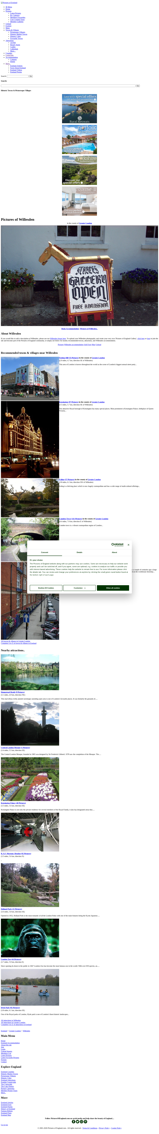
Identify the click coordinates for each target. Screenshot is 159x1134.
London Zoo (6, 959)
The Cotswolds (6, 1084)
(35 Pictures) (74, 358)
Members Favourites (17, 17)
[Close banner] (128, 545)
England (4, 1031)
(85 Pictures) (15, 1008)
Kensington (63, 402)
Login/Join (10, 55)
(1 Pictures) (25, 748)
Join (2, 1047)
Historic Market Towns (18, 34)
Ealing (61, 480)
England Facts (6, 1105)
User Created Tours (17, 20)
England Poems (16, 72)
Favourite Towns (16, 38)
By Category (15, 15)
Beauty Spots (15, 45)
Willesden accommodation (73, 345)
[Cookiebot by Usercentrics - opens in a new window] (113, 545)
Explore (8, 26)
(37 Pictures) (70, 480)
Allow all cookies (113, 588)
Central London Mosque (10, 748)
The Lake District (7, 1086)
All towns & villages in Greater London (15, 641)
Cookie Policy (116, 1128)
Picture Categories (7, 1089)
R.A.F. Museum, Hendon (11, 854)
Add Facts (87, 345)
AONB (13, 43)
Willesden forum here (58, 339)
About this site (6, 1045)
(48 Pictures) (21, 803)
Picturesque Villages (17, 32)
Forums (4, 1060)
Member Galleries (16, 22)
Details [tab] (79, 552)
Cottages (13, 59)
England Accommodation (10, 1043)
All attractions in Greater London (13, 1022)
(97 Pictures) (73, 402)
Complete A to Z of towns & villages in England (18, 643)
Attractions (10, 41)
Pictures (8, 11)
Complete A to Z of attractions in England (16, 1025)
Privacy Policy (104, 1128)
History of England (8, 1109)
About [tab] (114, 552)
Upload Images (6, 1051)
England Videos (16, 70)
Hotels (12, 62)
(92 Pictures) (26, 854)
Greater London (15, 1031)
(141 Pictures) (76, 519)
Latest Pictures (15, 13)
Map (93, 345)
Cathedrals (14, 49)
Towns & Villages (12, 30)
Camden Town (65, 519)
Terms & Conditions (89, 1128)
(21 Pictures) (17, 909)
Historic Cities (15, 36)
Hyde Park (5, 1008)
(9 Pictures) (20, 692)
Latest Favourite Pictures (10, 1058)
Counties (9, 53)
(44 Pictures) (16, 959)
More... (13, 51)
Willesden (26, 1031)
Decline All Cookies (46, 588)
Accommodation (12, 57)
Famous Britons (7, 1111)
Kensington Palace (8, 803)
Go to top (4, 1125)
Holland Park (6, 909)
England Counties (7, 1072)
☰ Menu (9, 7)
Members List (6, 1053)
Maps (8, 28)
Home (8, 9)
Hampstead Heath (8, 692)
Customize (78, 588)
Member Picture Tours (9, 1091)
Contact (4, 1062)
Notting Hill (63, 358)
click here (141, 339)
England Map (6, 1115)
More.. (8, 64)
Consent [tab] (44, 552)
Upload (8, 24)
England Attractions (8, 1080)
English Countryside (8, 1082)
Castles (12, 47)
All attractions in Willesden (11, 1020)
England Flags (6, 1113)
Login (3, 1049)
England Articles (16, 66)
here (148, 339)
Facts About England (18, 68)
